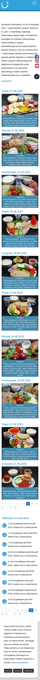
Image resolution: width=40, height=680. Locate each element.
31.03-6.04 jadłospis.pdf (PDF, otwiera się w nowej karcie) (21, 573)
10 (32, 504)
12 (26, 610)
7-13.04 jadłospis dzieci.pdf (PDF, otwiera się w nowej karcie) (22, 535)
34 (20, 614)
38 (15, 507)
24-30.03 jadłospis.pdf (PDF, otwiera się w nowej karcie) (20, 601)
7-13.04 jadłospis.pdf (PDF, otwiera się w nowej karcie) (20, 544)
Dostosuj (18, 671)
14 (35, 610)
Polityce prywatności (19, 662)
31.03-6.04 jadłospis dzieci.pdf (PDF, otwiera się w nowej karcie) (22, 563)
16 (7, 614)
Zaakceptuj (28, 671)
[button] (3, 110)
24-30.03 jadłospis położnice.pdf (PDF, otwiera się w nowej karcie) (22, 592)
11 (36, 504)
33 (15, 614)
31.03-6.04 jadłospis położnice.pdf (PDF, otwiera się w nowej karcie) (23, 554)
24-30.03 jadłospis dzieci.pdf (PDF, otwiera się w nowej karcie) (22, 582)
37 (11, 507)
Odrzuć (8, 671)
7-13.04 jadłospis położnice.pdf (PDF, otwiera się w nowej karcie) (22, 525)
